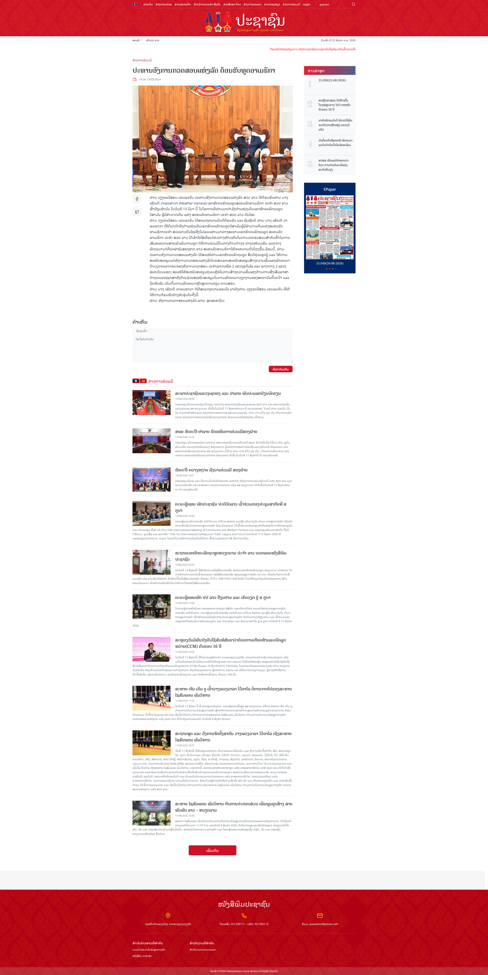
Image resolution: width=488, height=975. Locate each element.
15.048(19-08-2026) (330, 263)
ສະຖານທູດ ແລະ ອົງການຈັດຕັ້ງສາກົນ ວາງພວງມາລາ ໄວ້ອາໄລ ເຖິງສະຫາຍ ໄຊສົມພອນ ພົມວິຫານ (233, 736)
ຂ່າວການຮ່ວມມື (291, 4)
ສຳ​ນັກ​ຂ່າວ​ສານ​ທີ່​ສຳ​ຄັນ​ (147, 943)
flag (134, 4)
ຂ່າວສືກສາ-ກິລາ (232, 4)
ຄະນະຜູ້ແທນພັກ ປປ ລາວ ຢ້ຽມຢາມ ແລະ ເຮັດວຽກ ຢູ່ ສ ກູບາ (222, 597)
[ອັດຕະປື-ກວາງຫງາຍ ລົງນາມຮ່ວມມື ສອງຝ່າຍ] (151, 479)
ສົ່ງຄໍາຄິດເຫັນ (281, 369)
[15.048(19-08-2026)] (330, 227)
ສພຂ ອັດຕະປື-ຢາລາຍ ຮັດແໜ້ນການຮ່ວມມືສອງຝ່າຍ (216, 431)
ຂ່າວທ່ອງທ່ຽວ (272, 4)
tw (137, 211)
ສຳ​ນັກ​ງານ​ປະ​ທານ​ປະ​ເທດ (203, 949)
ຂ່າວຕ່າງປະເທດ (252, 4)
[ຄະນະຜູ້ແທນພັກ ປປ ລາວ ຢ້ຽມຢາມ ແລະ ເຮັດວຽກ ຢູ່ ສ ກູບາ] (151, 606)
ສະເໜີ (136, 40)
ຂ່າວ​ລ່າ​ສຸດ (316, 70)
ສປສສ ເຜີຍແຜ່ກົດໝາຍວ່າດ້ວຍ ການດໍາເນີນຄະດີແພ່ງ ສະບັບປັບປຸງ (334, 165)
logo (244, 22)
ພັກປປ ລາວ (152, 40)
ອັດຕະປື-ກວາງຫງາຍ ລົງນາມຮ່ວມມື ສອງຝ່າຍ (211, 470)
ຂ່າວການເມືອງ (164, 4)
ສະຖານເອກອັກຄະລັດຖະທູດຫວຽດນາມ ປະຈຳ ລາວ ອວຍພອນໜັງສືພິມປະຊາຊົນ (231, 556)
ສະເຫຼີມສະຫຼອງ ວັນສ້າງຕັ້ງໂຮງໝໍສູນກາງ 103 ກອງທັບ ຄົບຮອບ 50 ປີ (335, 105)
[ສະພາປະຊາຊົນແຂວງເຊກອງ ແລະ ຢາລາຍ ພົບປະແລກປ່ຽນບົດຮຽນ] (151, 402)
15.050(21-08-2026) (332, 80)
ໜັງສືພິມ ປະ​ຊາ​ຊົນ (142, 956)
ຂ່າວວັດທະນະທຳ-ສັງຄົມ (207, 4)
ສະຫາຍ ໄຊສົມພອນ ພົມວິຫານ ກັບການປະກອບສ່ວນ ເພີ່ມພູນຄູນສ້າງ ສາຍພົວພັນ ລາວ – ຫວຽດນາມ (233, 807)
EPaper (330, 189)
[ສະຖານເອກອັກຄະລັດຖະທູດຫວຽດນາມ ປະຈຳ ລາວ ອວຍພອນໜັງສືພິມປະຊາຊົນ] (151, 562)
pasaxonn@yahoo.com (324, 924)
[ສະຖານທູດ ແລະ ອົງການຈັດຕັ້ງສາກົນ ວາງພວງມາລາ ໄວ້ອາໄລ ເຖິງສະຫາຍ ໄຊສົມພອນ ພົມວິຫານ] (151, 742)
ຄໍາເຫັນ (140, 321)
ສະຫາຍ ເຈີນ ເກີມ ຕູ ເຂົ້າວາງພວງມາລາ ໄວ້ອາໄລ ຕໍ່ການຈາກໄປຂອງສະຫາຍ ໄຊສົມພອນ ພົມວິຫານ (233, 692)
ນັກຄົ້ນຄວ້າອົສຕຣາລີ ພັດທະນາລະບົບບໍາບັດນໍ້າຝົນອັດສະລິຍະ (335, 142)
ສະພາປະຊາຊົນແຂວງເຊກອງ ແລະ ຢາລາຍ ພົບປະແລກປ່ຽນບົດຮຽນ (228, 393)
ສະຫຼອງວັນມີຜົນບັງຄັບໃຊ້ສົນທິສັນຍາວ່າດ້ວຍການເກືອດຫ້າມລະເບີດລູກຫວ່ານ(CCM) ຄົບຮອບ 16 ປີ (230, 643)
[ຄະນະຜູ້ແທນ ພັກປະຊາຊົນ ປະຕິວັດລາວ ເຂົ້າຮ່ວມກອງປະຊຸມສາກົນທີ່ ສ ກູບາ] (151, 513)
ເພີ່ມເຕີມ (212, 850)
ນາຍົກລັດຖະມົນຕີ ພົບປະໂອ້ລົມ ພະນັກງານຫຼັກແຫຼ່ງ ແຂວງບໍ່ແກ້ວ (335, 125)
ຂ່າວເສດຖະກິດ (183, 4)
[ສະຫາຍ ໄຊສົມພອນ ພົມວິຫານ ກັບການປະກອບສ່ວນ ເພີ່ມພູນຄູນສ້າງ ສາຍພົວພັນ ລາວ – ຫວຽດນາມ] (151, 813)
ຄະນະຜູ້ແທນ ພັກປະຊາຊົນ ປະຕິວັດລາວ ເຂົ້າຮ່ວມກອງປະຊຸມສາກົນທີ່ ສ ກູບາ (230, 507)
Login (306, 4)
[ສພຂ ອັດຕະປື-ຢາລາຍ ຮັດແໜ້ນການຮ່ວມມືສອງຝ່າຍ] (151, 440)
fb (137, 199)
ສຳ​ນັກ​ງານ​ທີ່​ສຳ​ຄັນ (202, 943)
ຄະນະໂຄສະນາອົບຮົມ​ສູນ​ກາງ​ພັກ (148, 949)
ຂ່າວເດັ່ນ (148, 4)
